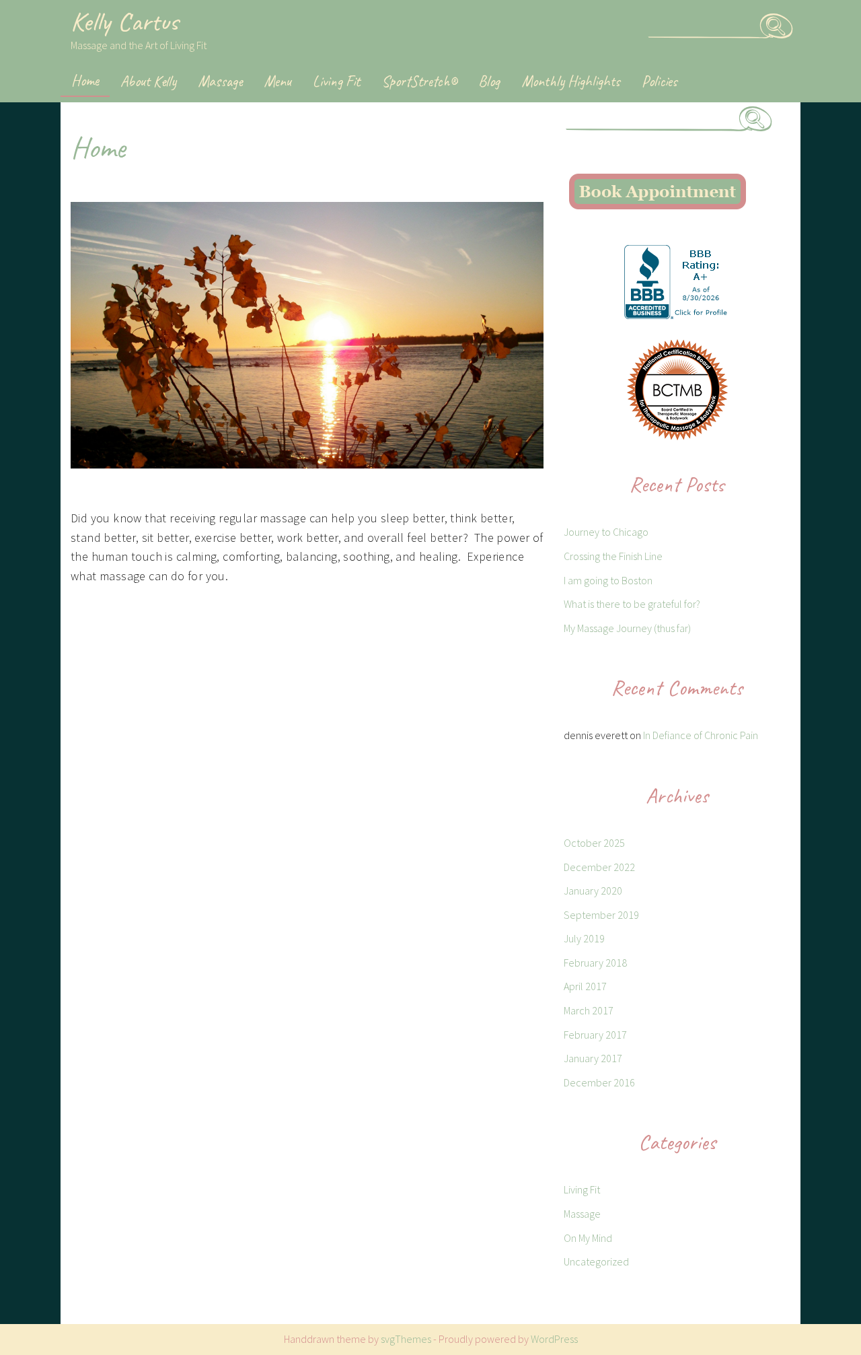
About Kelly (148, 81)
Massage (220, 81)
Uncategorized (596, 1261)
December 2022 (599, 867)
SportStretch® (419, 81)
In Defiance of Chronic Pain (700, 735)
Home (85, 80)
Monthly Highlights (570, 81)
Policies (659, 81)
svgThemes (406, 1339)
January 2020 (593, 890)
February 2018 (595, 962)
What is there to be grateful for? (632, 604)
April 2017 (585, 986)
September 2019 (601, 915)
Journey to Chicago (606, 531)
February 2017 (595, 1034)
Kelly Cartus (124, 21)
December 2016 (599, 1082)
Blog (489, 81)
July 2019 (584, 938)
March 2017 (588, 1010)
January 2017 (593, 1058)
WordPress (554, 1339)
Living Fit (336, 81)
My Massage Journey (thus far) (627, 628)
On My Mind (588, 1238)
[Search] (776, 33)
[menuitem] (85, 82)
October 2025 (594, 842)
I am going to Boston (608, 580)
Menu (277, 81)
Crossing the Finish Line (613, 556)
